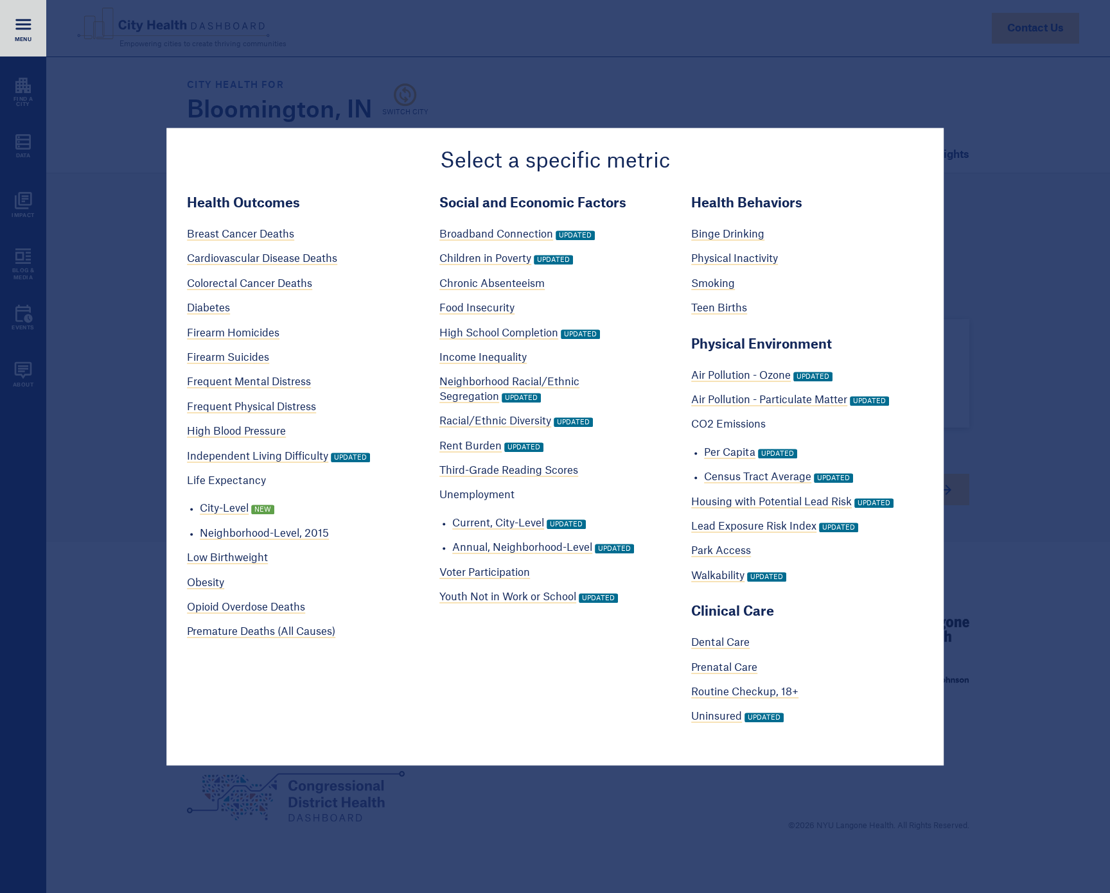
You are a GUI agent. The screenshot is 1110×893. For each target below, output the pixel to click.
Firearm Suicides (228, 357)
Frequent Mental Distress (249, 382)
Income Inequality (483, 357)
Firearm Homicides (233, 333)
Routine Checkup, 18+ (744, 692)
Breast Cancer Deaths (240, 234)
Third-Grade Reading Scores (508, 470)
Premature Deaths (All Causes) (261, 632)
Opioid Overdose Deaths (246, 607)
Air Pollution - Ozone (741, 375)
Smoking (713, 284)
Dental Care (720, 643)
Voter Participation (484, 573)
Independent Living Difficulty (257, 456)
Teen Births (719, 309)
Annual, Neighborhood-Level (522, 548)
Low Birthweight (227, 558)
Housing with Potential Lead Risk (771, 502)
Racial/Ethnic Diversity (495, 422)
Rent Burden (470, 446)
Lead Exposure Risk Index (753, 526)
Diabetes (208, 309)
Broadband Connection (496, 234)
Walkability (717, 576)
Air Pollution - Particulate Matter (769, 400)
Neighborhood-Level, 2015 (264, 533)
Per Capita (729, 452)
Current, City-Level (498, 523)
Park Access (721, 551)
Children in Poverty (485, 259)
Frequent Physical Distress (251, 407)
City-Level (224, 509)
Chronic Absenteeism (492, 284)
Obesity (205, 583)
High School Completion (498, 333)
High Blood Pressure (236, 432)
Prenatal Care (724, 668)
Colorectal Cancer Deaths (249, 284)
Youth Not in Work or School (507, 597)
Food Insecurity (477, 309)
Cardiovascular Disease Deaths (262, 259)
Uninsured (716, 717)
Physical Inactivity (734, 259)
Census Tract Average (757, 478)
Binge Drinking (727, 234)
